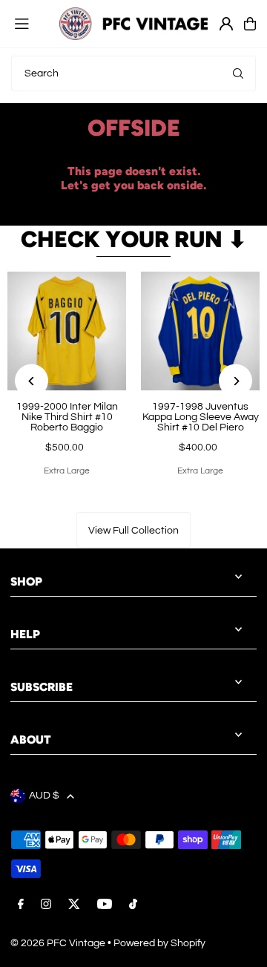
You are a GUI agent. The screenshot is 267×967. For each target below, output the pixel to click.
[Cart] (250, 23)
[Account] (226, 23)
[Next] (235, 381)
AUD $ (44, 795)
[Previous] (31, 381)
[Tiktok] (133, 905)
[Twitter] (74, 905)
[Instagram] (46, 905)
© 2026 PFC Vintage (57, 943)
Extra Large (67, 471)
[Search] (238, 73)
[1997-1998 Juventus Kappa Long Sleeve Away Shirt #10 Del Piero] (200, 331)
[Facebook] (21, 905)
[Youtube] (104, 905)
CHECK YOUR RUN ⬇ (134, 239)
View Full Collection (133, 530)
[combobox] (133, 73)
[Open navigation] (29, 23)
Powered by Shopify (159, 943)
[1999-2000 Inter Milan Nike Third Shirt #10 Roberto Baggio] (66, 331)
